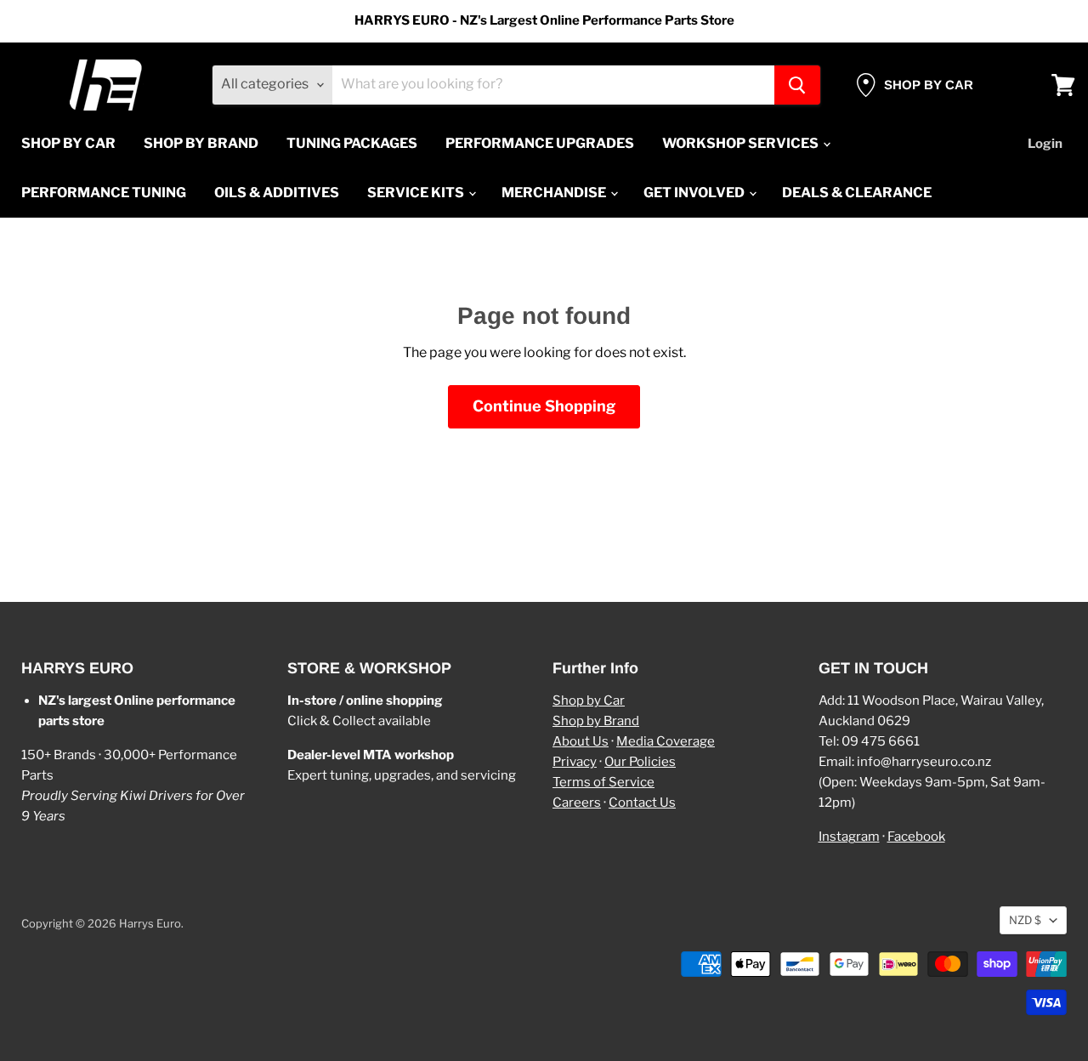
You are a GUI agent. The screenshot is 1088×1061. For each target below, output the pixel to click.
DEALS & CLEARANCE (857, 192)
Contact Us (642, 802)
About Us (580, 741)
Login (1045, 143)
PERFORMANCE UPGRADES (539, 143)
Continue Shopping (544, 406)
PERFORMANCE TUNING (103, 192)
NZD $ (1025, 920)
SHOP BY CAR (68, 143)
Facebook (916, 836)
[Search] (797, 85)
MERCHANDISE (555, 192)
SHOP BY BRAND (201, 143)
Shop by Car (588, 700)
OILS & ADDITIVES (276, 192)
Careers (576, 802)
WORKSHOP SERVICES (741, 143)
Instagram (849, 836)
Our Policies (640, 761)
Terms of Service (603, 782)
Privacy (574, 761)
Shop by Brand (595, 721)
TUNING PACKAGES (351, 143)
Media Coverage (665, 741)
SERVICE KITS (417, 192)
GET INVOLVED (695, 192)
